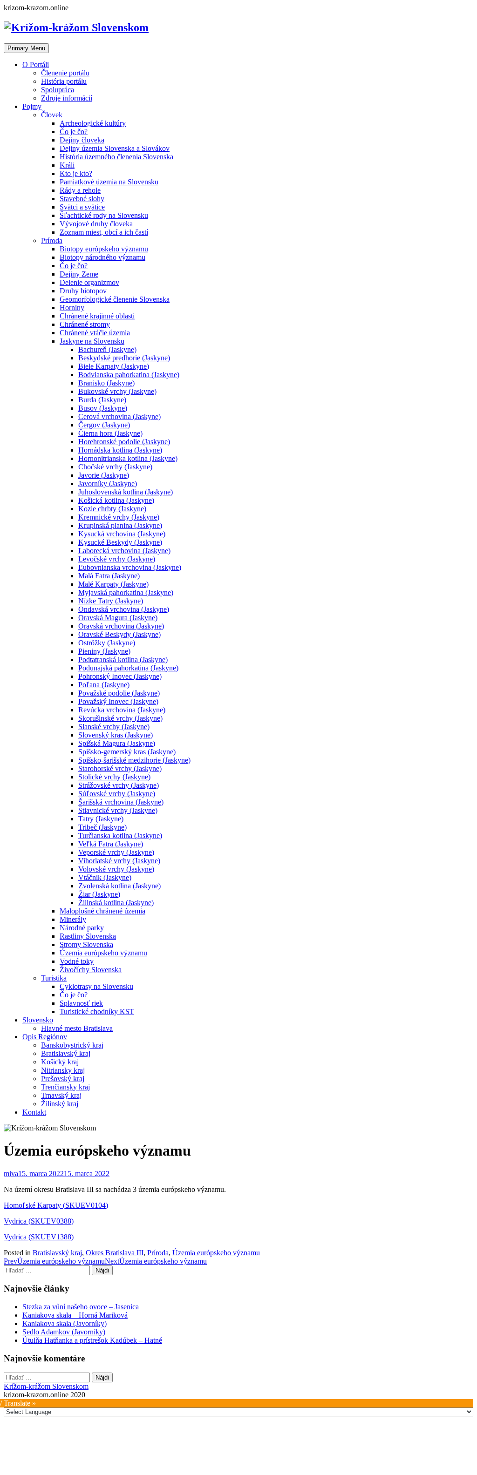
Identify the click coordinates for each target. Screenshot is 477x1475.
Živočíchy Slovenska (91, 970)
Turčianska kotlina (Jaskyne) (120, 835)
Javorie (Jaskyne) (103, 475)
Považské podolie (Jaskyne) (119, 693)
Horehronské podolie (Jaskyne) (124, 442)
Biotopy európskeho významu (104, 249)
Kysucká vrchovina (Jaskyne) (121, 534)
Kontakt (34, 1112)
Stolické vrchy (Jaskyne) (114, 777)
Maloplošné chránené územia (102, 911)
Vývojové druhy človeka (96, 224)
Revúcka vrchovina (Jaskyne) (121, 710)
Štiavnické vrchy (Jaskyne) (117, 810)
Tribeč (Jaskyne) (102, 827)
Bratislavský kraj (65, 1053)
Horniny (72, 307)
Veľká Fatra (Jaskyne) (110, 844)
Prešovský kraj (62, 1079)
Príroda (51, 240)
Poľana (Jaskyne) (103, 685)
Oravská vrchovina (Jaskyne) (121, 626)
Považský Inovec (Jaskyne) (118, 701)
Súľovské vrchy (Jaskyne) (116, 794)
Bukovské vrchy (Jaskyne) (117, 391)
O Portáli (35, 64)
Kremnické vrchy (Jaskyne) (118, 517)
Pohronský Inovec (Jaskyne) (120, 676)
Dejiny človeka (82, 140)
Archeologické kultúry (93, 123)
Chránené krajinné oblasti (97, 316)
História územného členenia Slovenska (116, 157)
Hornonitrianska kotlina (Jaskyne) (127, 458)
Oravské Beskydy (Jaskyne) (119, 634)
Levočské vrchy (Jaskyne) (116, 559)
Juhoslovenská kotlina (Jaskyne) (125, 492)
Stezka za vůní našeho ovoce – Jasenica (80, 1307)
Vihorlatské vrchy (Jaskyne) (119, 861)
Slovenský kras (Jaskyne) (115, 735)
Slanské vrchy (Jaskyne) (114, 727)
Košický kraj (60, 1062)
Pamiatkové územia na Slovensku (109, 182)
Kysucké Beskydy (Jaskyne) (120, 542)
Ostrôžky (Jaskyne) (106, 643)
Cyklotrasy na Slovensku (96, 986)
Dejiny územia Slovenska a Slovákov (115, 148)
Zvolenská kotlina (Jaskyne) (119, 886)
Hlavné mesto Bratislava (77, 1028)
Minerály (73, 919)
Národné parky (82, 928)
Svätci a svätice (82, 207)
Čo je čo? (74, 131)
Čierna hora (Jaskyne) (110, 433)
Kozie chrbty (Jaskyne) (112, 509)
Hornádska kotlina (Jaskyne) (120, 450)
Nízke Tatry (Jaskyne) (110, 601)
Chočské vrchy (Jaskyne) (115, 467)
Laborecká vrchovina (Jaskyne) (124, 551)
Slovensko (37, 1020)
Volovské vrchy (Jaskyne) (116, 869)
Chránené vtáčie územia (95, 333)
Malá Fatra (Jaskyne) (109, 576)
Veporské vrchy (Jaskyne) (116, 852)
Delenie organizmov (89, 282)
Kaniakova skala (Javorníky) (64, 1323)
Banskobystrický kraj (72, 1045)
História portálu (64, 81)
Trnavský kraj (61, 1095)
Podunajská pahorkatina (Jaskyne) (128, 668)
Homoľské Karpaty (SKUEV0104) (56, 1205)
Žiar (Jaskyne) (99, 894)
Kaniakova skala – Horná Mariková (75, 1315)
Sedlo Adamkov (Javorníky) (63, 1332)
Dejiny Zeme (79, 274)
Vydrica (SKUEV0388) (39, 1221)
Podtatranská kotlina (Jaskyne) (123, 659)
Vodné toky (77, 961)
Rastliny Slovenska (88, 936)
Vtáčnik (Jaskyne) (104, 877)
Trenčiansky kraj (65, 1087)
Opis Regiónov (44, 1037)
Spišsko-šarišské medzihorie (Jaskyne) (134, 760)
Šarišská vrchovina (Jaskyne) (121, 802)
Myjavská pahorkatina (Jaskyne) (125, 592)
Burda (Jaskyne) (102, 400)
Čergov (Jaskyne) (104, 425)
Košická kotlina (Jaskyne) (116, 500)
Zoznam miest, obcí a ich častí (104, 232)
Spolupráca (57, 90)
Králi (67, 165)
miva (11, 1173)
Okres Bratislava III (114, 1253)
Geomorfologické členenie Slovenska (115, 299)
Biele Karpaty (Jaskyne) (113, 366)
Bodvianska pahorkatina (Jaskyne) (128, 375)
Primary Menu (26, 48)
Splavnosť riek (81, 1003)
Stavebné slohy (82, 199)
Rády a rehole (80, 190)
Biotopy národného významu (102, 257)
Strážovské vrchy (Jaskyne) (118, 785)
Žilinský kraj (59, 1104)
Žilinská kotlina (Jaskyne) (116, 903)
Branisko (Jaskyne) (106, 383)
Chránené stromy (85, 324)
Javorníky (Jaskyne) (107, 483)
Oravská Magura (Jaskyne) (117, 618)
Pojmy (31, 106)
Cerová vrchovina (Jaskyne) (119, 416)
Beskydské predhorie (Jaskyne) (124, 358)
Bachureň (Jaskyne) (107, 349)
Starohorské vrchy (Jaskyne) (120, 768)
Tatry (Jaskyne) (100, 819)
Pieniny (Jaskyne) (104, 651)
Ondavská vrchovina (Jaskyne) (123, 609)
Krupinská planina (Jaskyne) (120, 525)
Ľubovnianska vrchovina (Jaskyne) (129, 567)
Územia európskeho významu (103, 953)
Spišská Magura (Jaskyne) (116, 743)
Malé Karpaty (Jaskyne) (113, 584)
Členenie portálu (65, 73)
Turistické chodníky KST (97, 1011)
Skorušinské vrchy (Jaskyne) (120, 718)
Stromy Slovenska (86, 944)
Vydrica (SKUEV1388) (39, 1237)
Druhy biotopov (83, 291)
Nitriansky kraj (63, 1070)
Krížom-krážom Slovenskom (46, 1386)
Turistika (54, 978)
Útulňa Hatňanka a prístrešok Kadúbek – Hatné (92, 1340)
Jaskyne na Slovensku (92, 341)
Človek (51, 115)
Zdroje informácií (66, 98)
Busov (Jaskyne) (102, 408)
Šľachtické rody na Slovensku (104, 215)
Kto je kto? (76, 173)
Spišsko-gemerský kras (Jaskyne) (127, 752)
